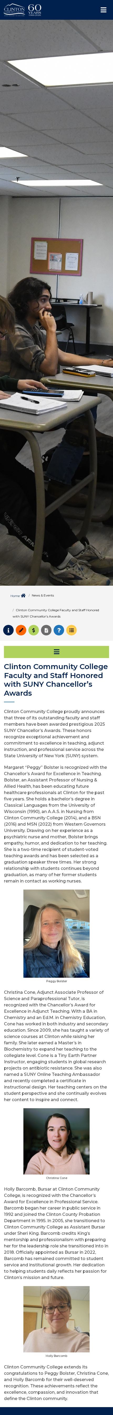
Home (15, 596)
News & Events (43, 595)
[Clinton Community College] (46, 10)
